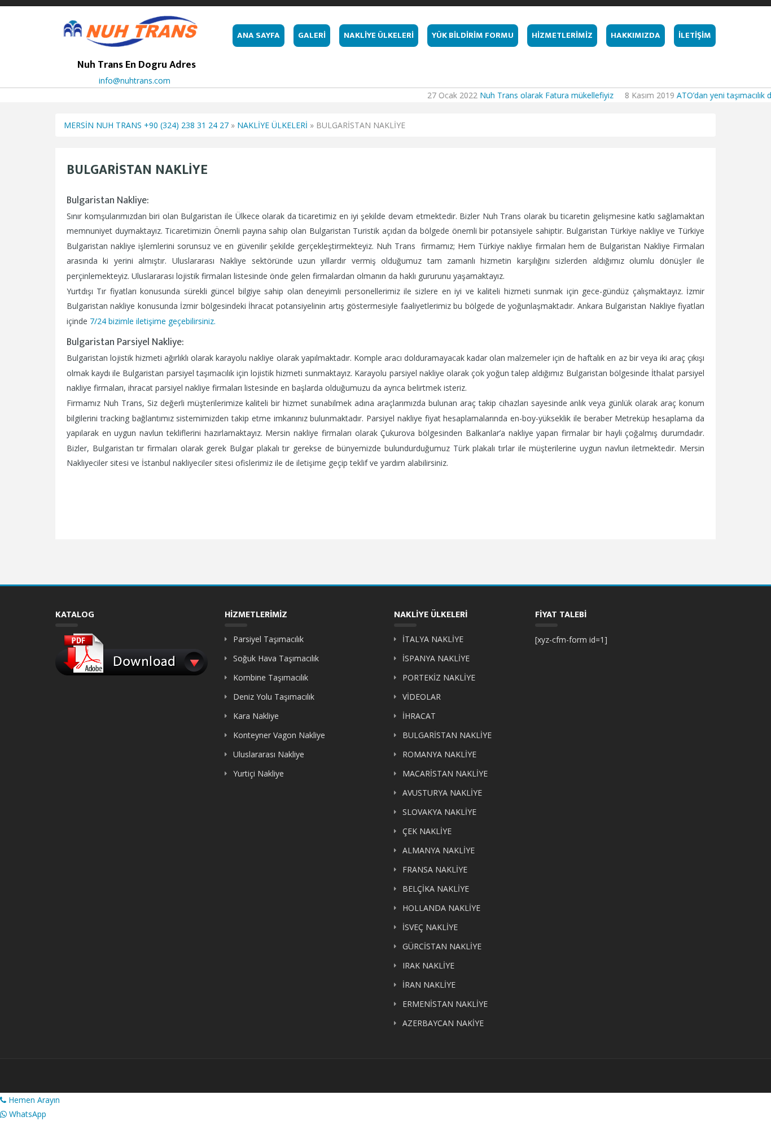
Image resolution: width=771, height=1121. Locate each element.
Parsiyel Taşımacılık (268, 639)
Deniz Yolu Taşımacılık (273, 696)
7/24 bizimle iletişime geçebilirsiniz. (153, 321)
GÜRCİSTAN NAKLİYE (441, 946)
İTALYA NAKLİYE (432, 639)
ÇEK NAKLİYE (427, 831)
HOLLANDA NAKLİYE (441, 907)
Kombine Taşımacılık (270, 677)
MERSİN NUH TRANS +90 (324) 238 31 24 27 (146, 125)
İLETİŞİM (694, 35)
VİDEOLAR (421, 696)
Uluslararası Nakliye (268, 754)
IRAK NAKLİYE (428, 965)
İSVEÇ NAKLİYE (430, 927)
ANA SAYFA (258, 35)
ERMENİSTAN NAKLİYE (445, 1003)
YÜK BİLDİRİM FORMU (473, 35)
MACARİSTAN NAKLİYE (445, 773)
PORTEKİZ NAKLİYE (438, 677)
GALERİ (312, 35)
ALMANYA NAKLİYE (438, 850)
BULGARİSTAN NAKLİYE (447, 735)
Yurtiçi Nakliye (258, 773)
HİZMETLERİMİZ (562, 35)
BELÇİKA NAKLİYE (435, 888)
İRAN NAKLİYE (428, 984)
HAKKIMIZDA (635, 35)
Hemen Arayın (33, 1099)
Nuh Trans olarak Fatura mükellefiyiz (534, 95)
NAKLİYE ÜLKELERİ (379, 35)
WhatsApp (26, 1114)
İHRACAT (419, 715)
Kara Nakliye (256, 715)
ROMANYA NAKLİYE (439, 754)
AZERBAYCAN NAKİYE (443, 1023)
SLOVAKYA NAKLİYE (439, 811)
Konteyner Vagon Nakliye (279, 735)
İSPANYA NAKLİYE (436, 658)
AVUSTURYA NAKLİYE (442, 792)
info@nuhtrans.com (134, 80)
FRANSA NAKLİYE (434, 869)
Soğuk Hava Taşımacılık (276, 658)
